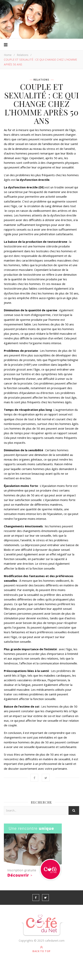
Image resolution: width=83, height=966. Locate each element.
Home (8, 55)
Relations (22, 55)
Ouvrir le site (41, 15)
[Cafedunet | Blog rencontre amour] (41, 925)
